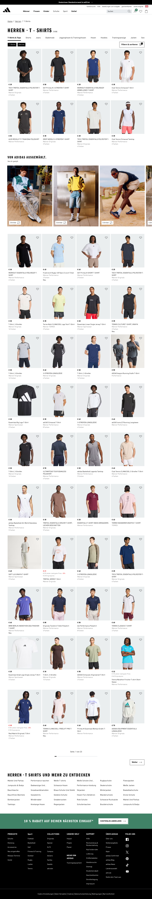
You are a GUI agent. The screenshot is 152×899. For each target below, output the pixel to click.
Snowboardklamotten (40, 790)
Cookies (70, 894)
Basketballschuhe (130, 790)
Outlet (74, 11)
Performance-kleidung (86, 786)
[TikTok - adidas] (134, 865)
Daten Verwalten (60, 894)
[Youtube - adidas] (134, 872)
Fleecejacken (128, 781)
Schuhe (56, 11)
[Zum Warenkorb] (146, 11)
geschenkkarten (127, 6)
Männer (26, 11)
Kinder (46, 11)
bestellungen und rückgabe (111, 6)
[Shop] (6, 10)
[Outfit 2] (76, 196)
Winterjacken (105, 790)
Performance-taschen (40, 781)
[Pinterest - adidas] (134, 859)
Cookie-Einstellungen (46, 894)
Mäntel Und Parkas (16, 781)
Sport (65, 11)
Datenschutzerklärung (82, 894)
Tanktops (11, 804)
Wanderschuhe (106, 795)
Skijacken (81, 790)
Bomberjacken (14, 800)
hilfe (98, 6)
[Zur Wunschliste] (140, 11)
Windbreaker (36, 800)
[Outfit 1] (29, 196)
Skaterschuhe (106, 786)
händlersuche (91, 6)
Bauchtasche (13, 790)
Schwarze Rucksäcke (109, 800)
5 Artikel (59, 223)
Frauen (36, 11)
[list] (76, 38)
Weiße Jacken (128, 786)
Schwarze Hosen (61, 786)
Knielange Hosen (38, 804)
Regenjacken (59, 804)
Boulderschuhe (106, 804)
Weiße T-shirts (60, 781)
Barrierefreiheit (108, 894)
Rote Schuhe (82, 800)
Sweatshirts (36, 795)
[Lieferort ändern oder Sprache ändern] (146, 7)
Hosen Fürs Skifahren (86, 795)
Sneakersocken (60, 800)
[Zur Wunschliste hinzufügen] (37, 53)
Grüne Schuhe (129, 795)
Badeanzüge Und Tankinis (38, 786)
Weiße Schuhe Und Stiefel (85, 781)
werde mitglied (138, 6)
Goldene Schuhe (60, 795)
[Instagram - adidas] (134, 846)
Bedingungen (97, 894)
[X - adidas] (134, 852)
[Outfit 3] (122, 196)
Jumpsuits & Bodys (16, 786)
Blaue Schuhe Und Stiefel (64, 790)
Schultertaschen (84, 804)
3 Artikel (13, 223)
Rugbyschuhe (106, 781)
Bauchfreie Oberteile (16, 795)
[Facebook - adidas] (134, 840)
